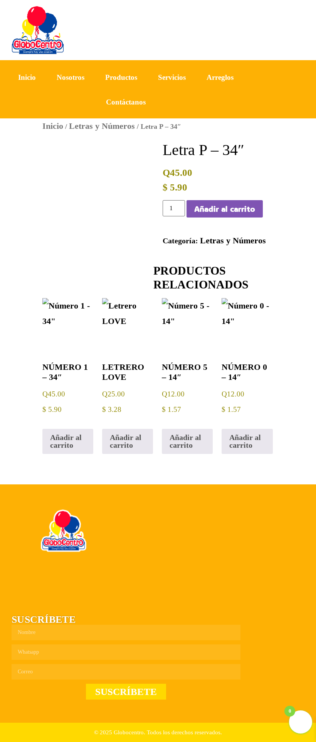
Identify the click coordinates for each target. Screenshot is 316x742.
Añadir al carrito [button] (66, 441)
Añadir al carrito (224, 209)
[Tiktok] (294, 90)
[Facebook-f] (258, 90)
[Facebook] (19, 599)
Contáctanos (126, 102)
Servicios (172, 77)
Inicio (27, 77)
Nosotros (70, 77)
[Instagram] (276, 90)
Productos (121, 77)
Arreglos (220, 77)
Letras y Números (102, 126)
